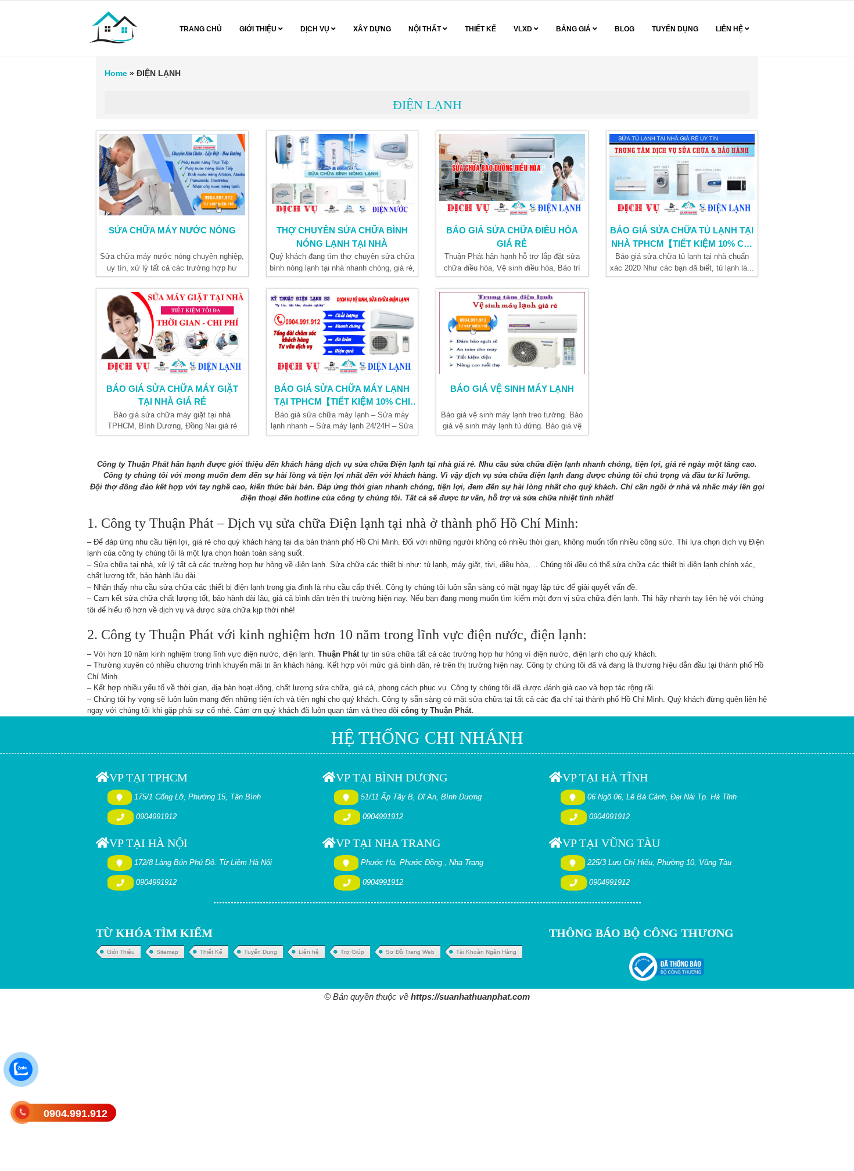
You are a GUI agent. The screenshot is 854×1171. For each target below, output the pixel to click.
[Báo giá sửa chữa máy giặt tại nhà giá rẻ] (172, 332)
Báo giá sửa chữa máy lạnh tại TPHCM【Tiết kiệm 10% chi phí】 (342, 396)
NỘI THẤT (425, 29)
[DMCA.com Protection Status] (584, 966)
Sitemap (167, 952)
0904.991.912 (75, 1113)
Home (116, 73)
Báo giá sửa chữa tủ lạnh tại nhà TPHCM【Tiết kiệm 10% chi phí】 (681, 238)
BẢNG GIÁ (574, 29)
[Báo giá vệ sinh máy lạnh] (512, 332)
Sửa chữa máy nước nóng (172, 230)
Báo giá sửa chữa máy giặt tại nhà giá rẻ (172, 395)
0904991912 (156, 816)
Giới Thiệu (121, 952)
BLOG (624, 29)
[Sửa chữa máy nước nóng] (172, 174)
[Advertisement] (348, 1086)
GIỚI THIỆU (258, 29)
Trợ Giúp (352, 952)
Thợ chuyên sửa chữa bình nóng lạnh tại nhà (342, 236)
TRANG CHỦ (201, 29)
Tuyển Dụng (260, 952)
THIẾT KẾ (480, 29)
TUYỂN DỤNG (675, 29)
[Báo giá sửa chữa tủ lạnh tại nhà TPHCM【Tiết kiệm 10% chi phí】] (682, 174)
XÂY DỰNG (372, 29)
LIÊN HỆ (730, 29)
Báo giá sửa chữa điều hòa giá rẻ (512, 236)
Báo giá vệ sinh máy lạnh (512, 389)
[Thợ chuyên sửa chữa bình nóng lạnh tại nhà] (342, 174)
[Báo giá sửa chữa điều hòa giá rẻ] (512, 174)
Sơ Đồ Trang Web (410, 952)
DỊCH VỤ (315, 29)
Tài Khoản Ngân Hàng (486, 952)
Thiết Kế (211, 952)
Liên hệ (309, 952)
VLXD (524, 29)
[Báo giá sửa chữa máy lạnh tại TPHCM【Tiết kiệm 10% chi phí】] (342, 332)
